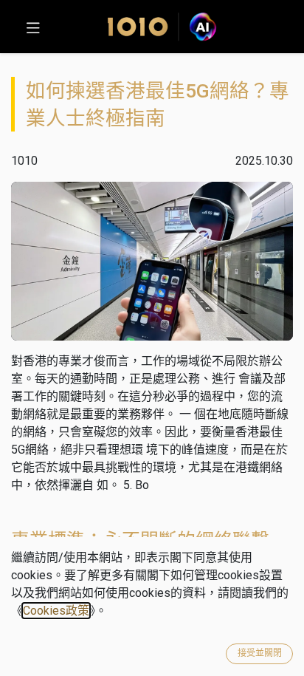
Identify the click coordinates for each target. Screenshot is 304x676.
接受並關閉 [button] (260, 653)
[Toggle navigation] (33, 27)
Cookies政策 (56, 611)
